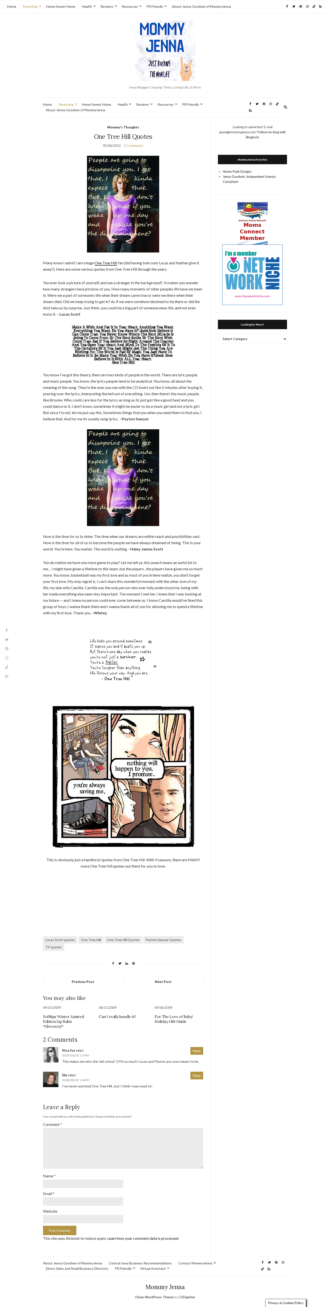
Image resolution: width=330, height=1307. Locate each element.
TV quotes (53, 947)
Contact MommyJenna (195, 1263)
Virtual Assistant (153, 1268)
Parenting (30, 6)
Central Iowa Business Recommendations (140, 1263)
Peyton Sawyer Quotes (163, 940)
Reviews (106, 6)
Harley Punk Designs (237, 171)
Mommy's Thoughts (123, 127)
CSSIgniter (187, 1297)
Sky (64, 1075)
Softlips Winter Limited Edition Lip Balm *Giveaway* (63, 1021)
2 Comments (133, 145)
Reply (197, 1051)
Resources (130, 6)
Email (49, 1193)
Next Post (163, 982)
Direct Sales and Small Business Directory (77, 1268)
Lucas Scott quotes (60, 940)
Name (49, 1175)
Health (87, 6)
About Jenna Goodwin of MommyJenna (201, 6)
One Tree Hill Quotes (123, 940)
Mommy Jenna (165, 1287)
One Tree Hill (106, 262)
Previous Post (83, 982)
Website (50, 1211)
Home (11, 6)
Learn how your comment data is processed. (143, 1238)
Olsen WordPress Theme (154, 1297)
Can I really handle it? (117, 1016)
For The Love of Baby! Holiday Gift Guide (174, 1019)
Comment (52, 1124)
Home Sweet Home (60, 6)
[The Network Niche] (252, 274)
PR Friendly (154, 6)
